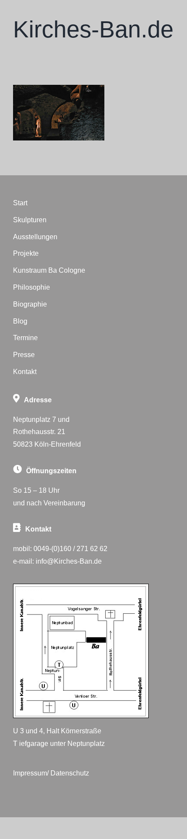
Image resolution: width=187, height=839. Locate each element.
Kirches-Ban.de (93, 29)
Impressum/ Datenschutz (51, 773)
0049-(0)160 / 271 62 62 (70, 548)
